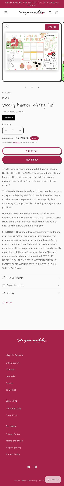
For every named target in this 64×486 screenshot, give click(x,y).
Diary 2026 (11, 415)
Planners (10, 370)
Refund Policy (13, 454)
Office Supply (12, 363)
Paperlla (24, 481)
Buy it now (32, 160)
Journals (10, 376)
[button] (6, 12)
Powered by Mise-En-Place (39, 481)
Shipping (16, 142)
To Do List (11, 390)
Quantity (6, 124)
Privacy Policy (13, 434)
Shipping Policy (13, 447)
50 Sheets (9, 117)
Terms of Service (14, 441)
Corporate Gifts (14, 409)
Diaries (9, 383)
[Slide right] (38, 87)
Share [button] (9, 302)
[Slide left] (25, 87)
